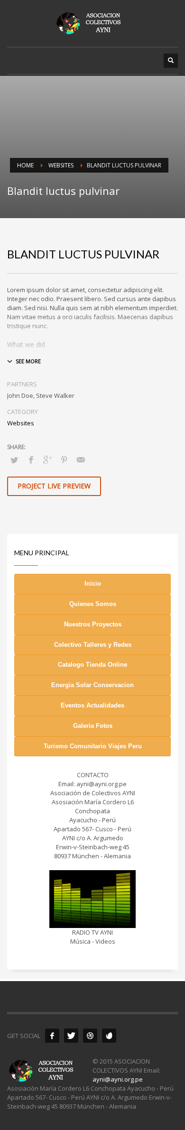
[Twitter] (71, 1036)
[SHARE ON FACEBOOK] (31, 459)
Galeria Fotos (92, 725)
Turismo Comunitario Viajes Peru (93, 746)
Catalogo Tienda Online (92, 664)
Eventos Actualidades (92, 705)
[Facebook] (52, 1036)
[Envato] (109, 1036)
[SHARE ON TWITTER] (14, 460)
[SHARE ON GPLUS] (47, 459)
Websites (20, 423)
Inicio (92, 583)
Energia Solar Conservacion (92, 685)
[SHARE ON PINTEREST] (64, 459)
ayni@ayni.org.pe (117, 1079)
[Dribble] (90, 1036)
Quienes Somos (92, 603)
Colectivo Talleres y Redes (92, 644)
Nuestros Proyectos (92, 624)
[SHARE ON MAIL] (81, 459)
